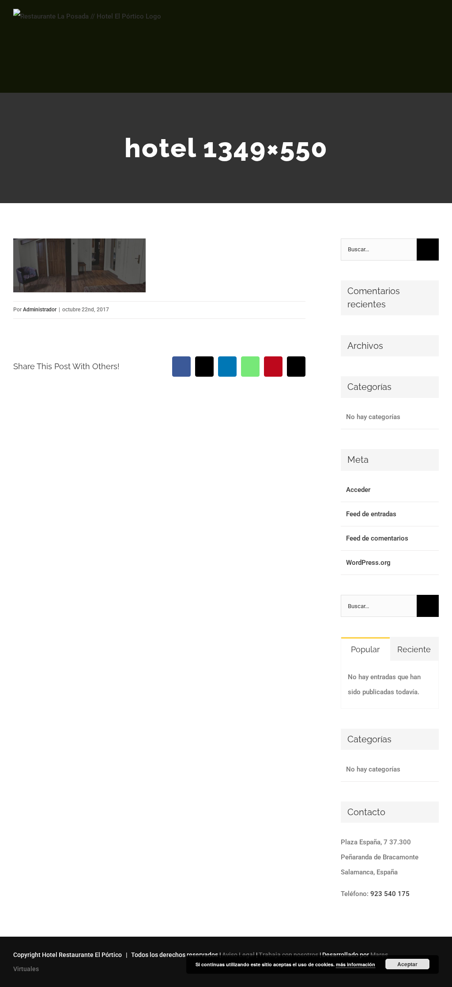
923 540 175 (390, 894)
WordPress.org (368, 563)
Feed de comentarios (377, 538)
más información (355, 964)
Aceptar (407, 964)
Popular (365, 649)
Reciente (414, 649)
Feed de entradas (371, 514)
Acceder (358, 490)
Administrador (39, 309)
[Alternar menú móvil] (435, 24)
